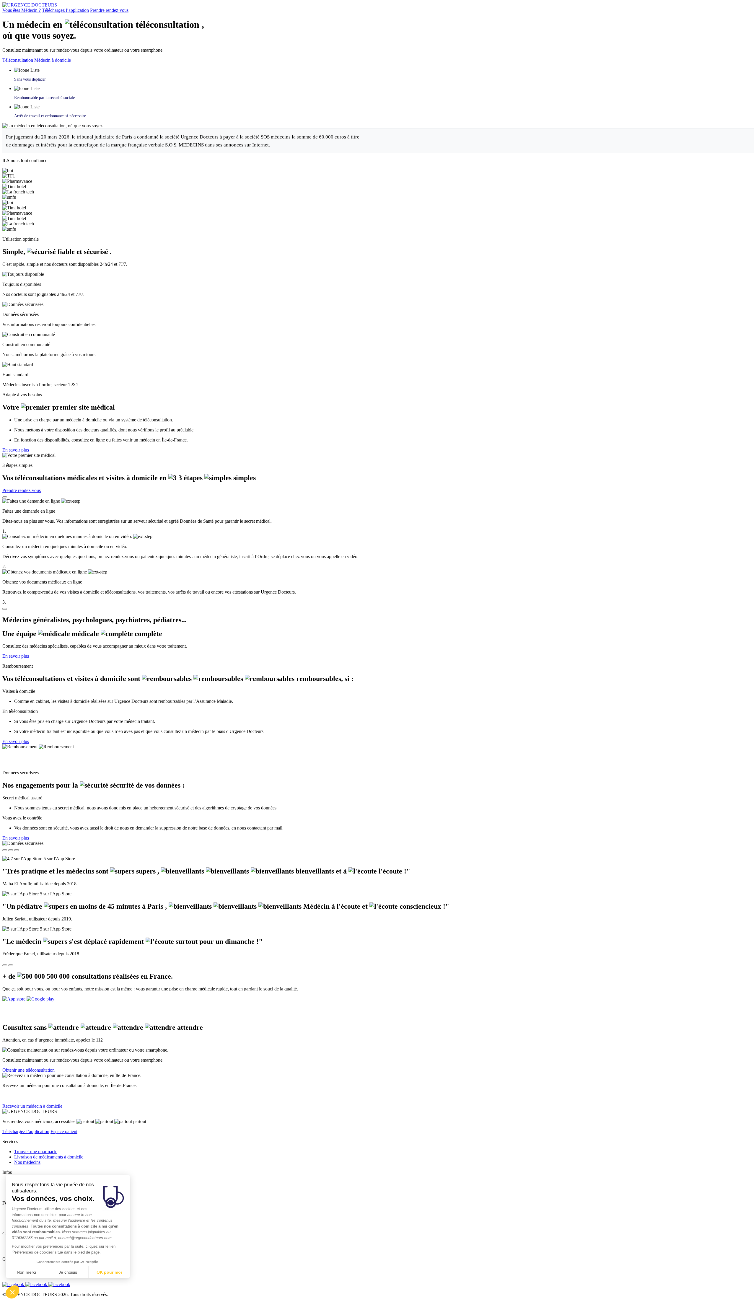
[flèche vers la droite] (10, 965)
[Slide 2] (10, 850)
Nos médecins (27, 1162)
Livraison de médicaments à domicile (48, 1156)
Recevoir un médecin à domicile (32, 1106)
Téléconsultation (18, 60)
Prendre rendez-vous (109, 10)
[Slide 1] (4, 850)
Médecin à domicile (52, 60)
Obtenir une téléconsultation (28, 1070)
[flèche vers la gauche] (4, 965)
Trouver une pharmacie (35, 1151)
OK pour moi (109, 1272)
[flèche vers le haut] (4, 497)
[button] (12, 1292)
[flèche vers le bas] (4, 609)
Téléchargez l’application (65, 10)
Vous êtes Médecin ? (21, 10)
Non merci (26, 1272)
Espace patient (63, 1131)
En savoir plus (15, 449)
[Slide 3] (16, 850)
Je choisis (68, 1272)
